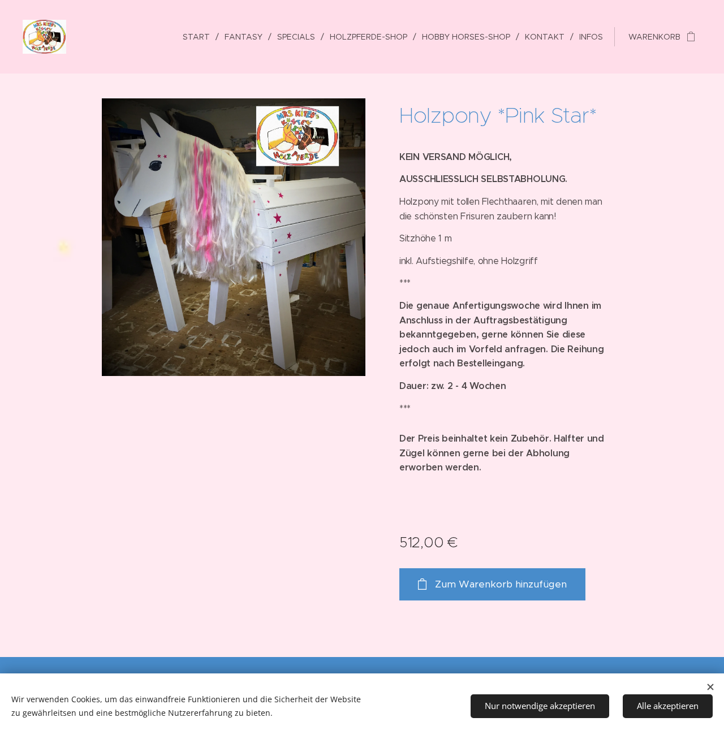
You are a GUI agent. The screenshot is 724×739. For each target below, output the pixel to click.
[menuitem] (199, 37)
